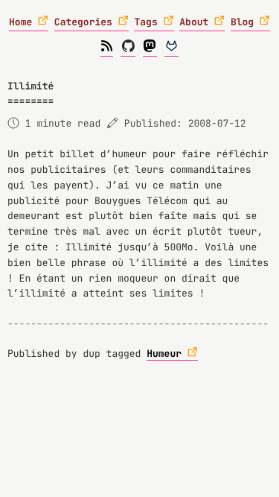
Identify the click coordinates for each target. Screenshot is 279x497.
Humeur (164, 353)
